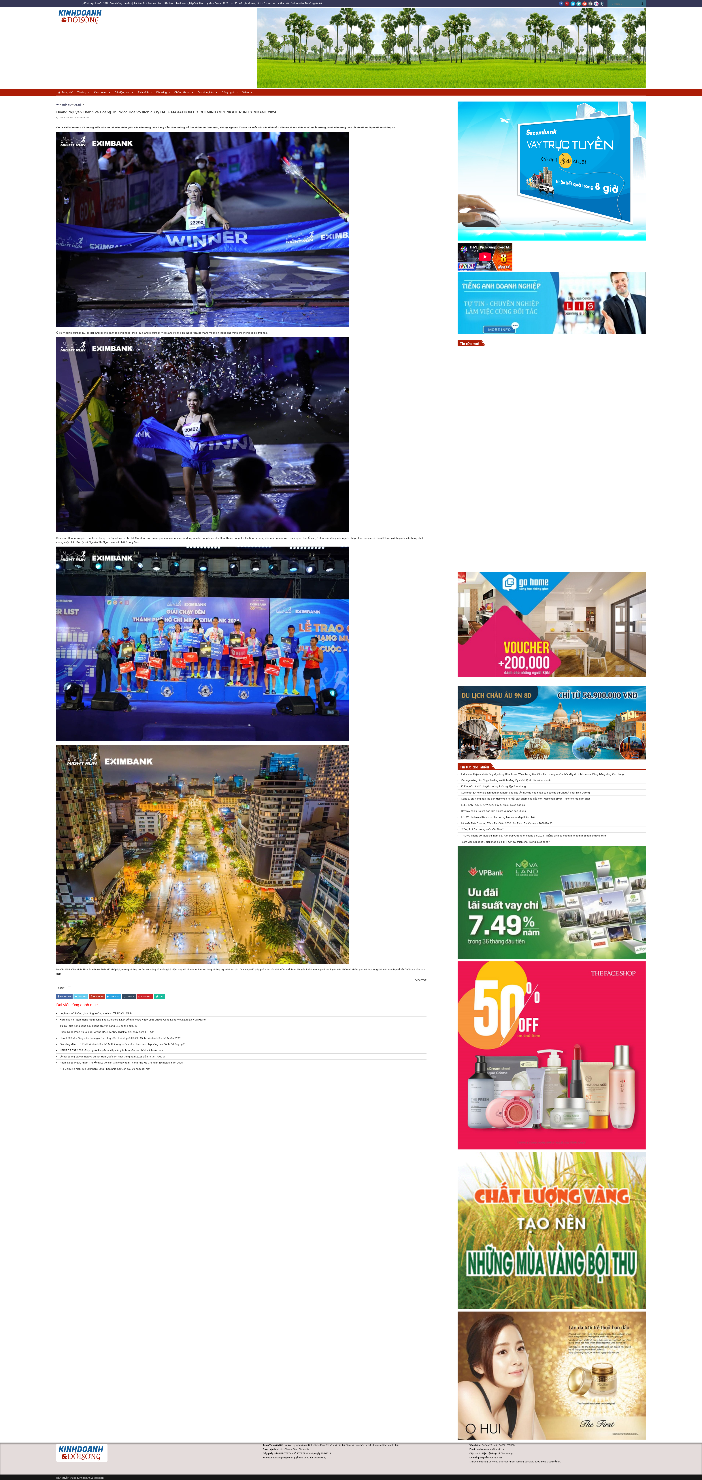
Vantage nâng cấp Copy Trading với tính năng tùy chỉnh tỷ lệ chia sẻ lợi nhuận (506, 780)
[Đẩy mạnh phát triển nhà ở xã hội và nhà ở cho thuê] (467, 541)
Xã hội (78, 104)
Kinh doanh (100, 92)
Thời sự (81, 92)
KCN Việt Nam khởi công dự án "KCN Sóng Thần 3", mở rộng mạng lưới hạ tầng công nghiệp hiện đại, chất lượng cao (561, 424)
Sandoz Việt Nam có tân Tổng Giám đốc (506, 442)
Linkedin (115, 996)
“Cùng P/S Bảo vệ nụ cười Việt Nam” (482, 829)
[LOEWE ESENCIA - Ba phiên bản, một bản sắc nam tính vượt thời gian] (467, 504)
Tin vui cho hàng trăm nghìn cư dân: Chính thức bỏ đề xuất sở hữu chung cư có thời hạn (541, 554)
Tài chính (143, 92)
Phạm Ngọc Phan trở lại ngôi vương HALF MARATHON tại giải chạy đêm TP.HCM (107, 1031)
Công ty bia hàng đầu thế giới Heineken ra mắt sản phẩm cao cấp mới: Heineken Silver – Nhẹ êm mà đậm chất (525, 798)
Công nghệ (228, 92)
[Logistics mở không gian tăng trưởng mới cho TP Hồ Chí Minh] (467, 523)
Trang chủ (67, 92)
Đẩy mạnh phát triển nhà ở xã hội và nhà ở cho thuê (514, 536)
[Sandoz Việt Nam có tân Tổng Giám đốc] (467, 448)
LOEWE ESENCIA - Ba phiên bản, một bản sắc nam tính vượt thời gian (527, 498)
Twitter (82, 996)
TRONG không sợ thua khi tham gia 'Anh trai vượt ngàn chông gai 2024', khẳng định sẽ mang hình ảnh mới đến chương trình (534, 835)
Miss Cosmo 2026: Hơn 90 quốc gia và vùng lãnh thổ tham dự (242, 3)
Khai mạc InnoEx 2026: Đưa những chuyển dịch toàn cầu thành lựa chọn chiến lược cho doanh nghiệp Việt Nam (144, 3)
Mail (161, 996)
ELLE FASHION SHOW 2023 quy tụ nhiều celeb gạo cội (493, 804)
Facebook (65, 996)
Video (245, 92)
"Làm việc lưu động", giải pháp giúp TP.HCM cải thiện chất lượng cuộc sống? (505, 841)
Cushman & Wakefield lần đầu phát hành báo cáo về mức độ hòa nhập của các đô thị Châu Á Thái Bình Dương (525, 792)
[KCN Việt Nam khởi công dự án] (467, 429)
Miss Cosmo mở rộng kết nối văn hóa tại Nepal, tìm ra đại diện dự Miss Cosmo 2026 (536, 480)
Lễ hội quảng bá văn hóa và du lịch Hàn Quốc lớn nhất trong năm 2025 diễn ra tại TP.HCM (112, 1056)
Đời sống (161, 92)
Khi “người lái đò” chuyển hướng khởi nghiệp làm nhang (493, 786)
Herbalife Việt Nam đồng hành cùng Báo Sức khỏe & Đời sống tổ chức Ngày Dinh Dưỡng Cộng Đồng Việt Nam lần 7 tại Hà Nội (133, 1019)
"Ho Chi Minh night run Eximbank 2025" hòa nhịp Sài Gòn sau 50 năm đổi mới (105, 1068)
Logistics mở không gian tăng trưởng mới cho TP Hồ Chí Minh (96, 1013)
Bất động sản (122, 92)
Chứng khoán (182, 92)
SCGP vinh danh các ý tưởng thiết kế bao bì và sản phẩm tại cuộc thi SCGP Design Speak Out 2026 (547, 405)
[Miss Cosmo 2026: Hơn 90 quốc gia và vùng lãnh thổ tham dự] (467, 373)
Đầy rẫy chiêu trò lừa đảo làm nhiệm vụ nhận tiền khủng (493, 810)
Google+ (98, 996)
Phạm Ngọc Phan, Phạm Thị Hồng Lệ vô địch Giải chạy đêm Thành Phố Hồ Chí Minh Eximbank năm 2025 (121, 1062)
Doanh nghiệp (206, 92)
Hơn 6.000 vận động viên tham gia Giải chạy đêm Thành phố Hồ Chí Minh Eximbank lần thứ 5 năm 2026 (120, 1038)
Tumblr (129, 996)
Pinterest (146, 996)
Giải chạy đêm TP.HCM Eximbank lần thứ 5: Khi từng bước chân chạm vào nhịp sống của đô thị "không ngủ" (122, 1044)
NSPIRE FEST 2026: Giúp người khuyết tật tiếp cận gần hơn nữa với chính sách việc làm (111, 1050)
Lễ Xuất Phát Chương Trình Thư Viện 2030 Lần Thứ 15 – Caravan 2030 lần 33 (506, 823)
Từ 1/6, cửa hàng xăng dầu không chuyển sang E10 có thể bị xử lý (98, 1025)
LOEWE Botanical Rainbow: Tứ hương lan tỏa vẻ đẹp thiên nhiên (498, 817)
